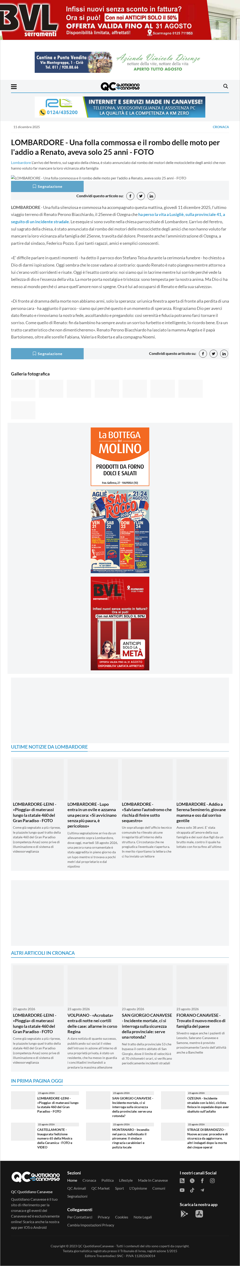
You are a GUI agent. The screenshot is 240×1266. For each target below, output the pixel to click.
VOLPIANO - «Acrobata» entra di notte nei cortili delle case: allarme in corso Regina (92, 1023)
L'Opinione (138, 1188)
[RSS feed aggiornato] (182, 1180)
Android (40, 1227)
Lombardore (21, 162)
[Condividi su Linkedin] (151, 196)
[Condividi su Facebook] (130, 196)
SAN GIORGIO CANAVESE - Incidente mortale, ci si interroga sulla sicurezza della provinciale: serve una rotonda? (147, 1026)
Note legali (143, 1217)
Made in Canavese (153, 1180)
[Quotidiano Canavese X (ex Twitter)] (192, 1180)
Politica (107, 1180)
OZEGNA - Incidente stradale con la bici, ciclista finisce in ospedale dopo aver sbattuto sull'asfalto (208, 1104)
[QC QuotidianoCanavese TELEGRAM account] (202, 1189)
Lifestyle (126, 1180)
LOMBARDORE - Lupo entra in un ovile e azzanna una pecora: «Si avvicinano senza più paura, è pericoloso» (92, 815)
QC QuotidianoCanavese (96, 1246)
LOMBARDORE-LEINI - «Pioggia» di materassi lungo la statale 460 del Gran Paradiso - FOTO (34, 812)
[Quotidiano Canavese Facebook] (202, 1180)
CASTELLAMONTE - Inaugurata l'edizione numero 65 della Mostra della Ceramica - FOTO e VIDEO (54, 1138)
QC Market (100, 1188)
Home (72, 1180)
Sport (119, 1188)
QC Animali (76, 1188)
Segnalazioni (77, 1196)
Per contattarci (79, 1217)
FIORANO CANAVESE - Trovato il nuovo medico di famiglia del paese (200, 1021)
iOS (27, 1227)
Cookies (121, 1217)
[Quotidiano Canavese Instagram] (212, 1180)
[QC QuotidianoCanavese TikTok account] (192, 1189)
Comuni (158, 1188)
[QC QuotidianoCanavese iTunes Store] (199, 1213)
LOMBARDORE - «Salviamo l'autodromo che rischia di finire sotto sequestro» (147, 812)
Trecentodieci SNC (110, 1256)
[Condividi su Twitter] (141, 196)
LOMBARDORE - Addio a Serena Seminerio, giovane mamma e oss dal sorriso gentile (201, 812)
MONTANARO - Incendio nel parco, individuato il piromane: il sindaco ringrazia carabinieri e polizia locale (130, 1138)
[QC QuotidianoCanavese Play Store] (184, 1213)
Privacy (104, 1217)
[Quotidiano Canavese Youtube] (182, 1189)
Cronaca (221, 127)
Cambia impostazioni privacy (90, 1225)
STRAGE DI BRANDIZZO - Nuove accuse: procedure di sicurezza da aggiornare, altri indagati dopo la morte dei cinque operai (207, 1138)
